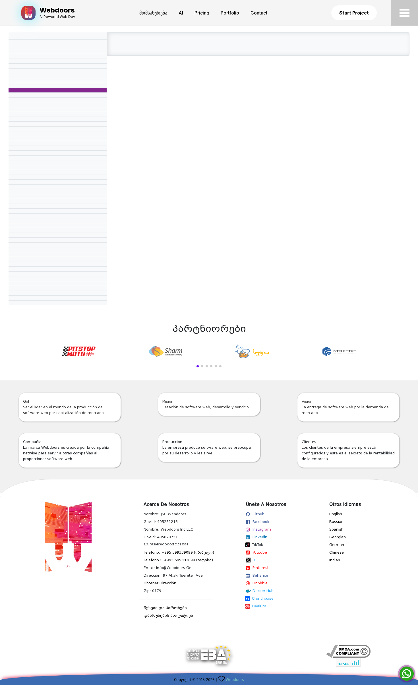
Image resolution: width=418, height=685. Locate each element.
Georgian (337, 537)
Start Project (354, 13)
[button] (197, 366)
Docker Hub (263, 590)
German (336, 544)
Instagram (262, 529)
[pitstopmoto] (78, 351)
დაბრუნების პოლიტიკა (168, 615)
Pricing (201, 13)
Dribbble (260, 583)
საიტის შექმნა (348, 669)
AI (181, 13)
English (335, 514)
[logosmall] (70, 537)
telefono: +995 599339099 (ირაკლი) (179, 552)
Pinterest (261, 567)
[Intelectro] (339, 351)
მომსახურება (153, 13)
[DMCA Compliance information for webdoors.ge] (348, 651)
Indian (334, 560)
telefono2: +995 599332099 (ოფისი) (178, 560)
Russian (336, 521)
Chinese (336, 552)
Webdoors (235, 679)
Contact (259, 13)
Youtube (260, 552)
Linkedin (260, 537)
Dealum (259, 606)
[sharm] (165, 351)
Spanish (336, 529)
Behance (260, 575)
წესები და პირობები (165, 607)
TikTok (257, 544)
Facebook (261, 521)
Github (258, 514)
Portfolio (230, 13)
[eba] (209, 658)
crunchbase (263, 598)
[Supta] (252, 351)
